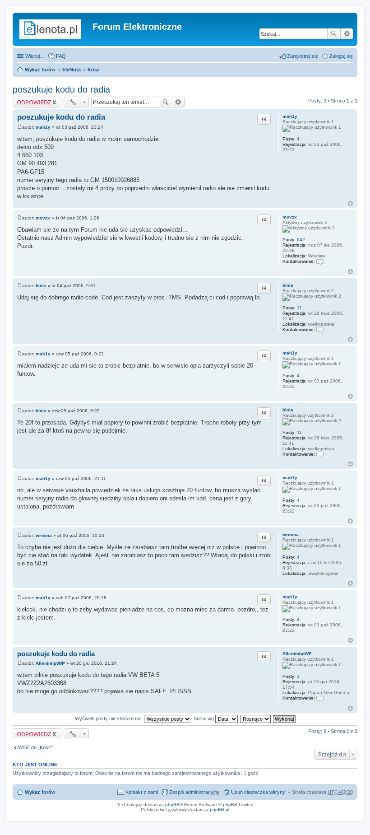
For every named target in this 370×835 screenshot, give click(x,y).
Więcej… (35, 56)
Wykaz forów (40, 69)
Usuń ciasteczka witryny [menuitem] (258, 792)
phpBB (172, 804)
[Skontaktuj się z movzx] (320, 261)
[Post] (19, 127)
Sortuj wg (204, 718)
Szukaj (334, 33)
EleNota (71, 69)
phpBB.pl (219, 809)
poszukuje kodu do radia (61, 89)
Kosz (94, 69)
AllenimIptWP (297, 653)
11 (299, 307)
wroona (290, 534)
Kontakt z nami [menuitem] (141, 792)
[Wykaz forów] (53, 29)
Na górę (350, 203)
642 (301, 239)
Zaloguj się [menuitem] (341, 56)
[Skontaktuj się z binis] (320, 329)
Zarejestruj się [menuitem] (302, 56)
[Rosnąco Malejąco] (256, 718)
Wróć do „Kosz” (35, 747)
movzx (289, 217)
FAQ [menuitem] (61, 56)
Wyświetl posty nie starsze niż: (109, 718)
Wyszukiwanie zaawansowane (347, 33)
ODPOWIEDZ (34, 102)
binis (287, 285)
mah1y (289, 116)
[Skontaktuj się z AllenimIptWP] (320, 697)
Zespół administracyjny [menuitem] (194, 792)
